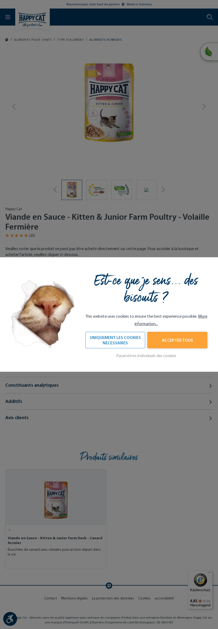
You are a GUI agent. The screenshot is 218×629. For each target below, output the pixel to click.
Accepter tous (177, 340)
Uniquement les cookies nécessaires (115, 340)
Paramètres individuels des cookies (146, 355)
